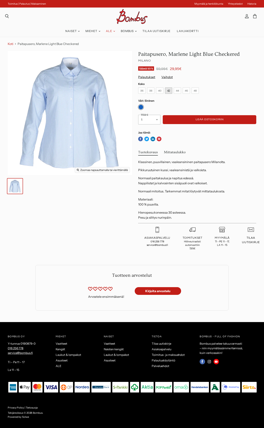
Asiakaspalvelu (161, 349)
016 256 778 (157, 241)
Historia (251, 3)
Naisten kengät (114, 349)
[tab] (148, 153)
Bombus (128, 31)
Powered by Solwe (18, 416)
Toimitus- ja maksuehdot (168, 355)
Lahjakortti (188, 31)
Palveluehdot (160, 366)
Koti (10, 44)
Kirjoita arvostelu (157, 291)
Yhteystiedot (235, 3)
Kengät (60, 349)
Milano (144, 60)
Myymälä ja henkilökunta (208, 3)
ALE (109, 31)
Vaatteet (61, 343)
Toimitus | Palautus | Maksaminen (27, 3)
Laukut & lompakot (68, 355)
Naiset (71, 31)
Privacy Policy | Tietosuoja (23, 407)
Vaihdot (167, 77)
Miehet (91, 31)
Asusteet (61, 360)
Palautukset (146, 77)
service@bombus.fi (157, 245)
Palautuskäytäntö (163, 360)
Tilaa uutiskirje (156, 31)
